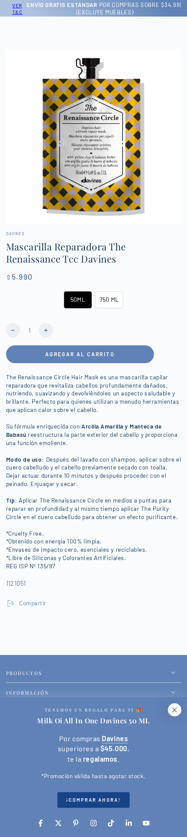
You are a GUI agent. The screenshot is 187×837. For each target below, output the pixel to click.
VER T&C (14, 8)
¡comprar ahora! (93, 800)
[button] (78, 299)
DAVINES (15, 233)
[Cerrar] (174, 710)
